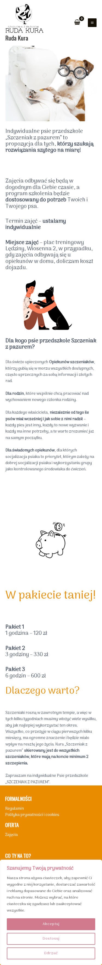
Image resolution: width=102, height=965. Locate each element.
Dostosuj (51, 939)
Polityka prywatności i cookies (32, 815)
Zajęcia (11, 835)
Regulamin (14, 808)
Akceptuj (51, 924)
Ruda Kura (16, 37)
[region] (51, 912)
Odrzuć (51, 953)
